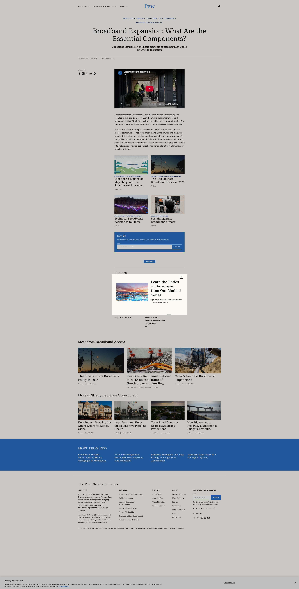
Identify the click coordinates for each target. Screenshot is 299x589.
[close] (181, 277)
